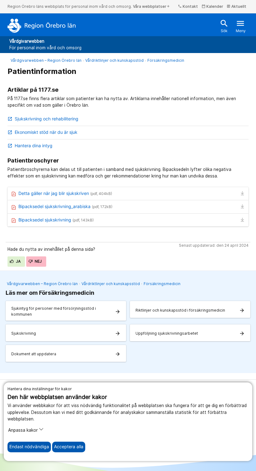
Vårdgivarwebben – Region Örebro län (46, 60)
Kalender (212, 6)
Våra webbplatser (151, 6)
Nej (37, 261)
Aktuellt (236, 6)
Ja (18, 261)
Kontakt (188, 6)
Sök (224, 26)
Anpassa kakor (23, 430)
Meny (241, 26)
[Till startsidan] (41, 25)
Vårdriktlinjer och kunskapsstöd (114, 60)
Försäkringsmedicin (165, 60)
